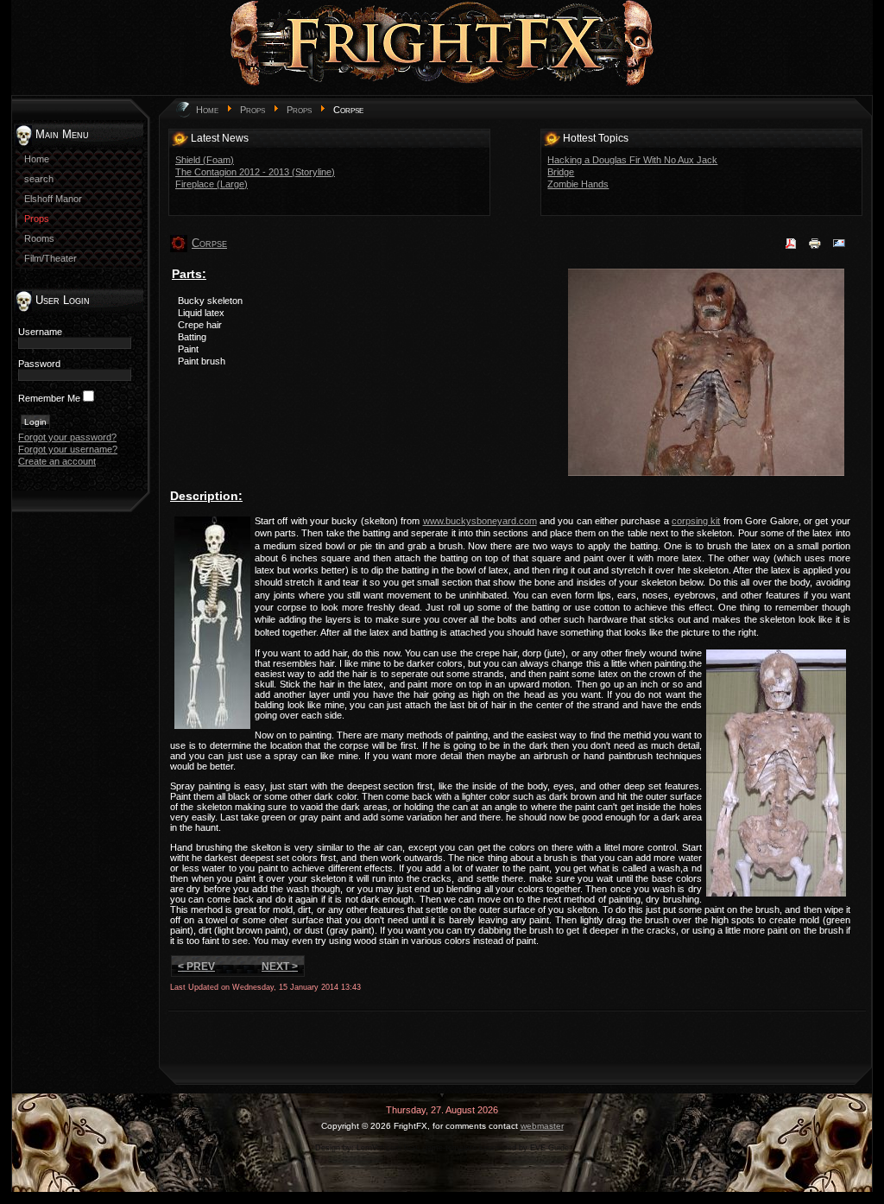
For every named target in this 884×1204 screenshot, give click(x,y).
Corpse (209, 243)
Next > (280, 966)
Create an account (57, 461)
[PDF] (791, 249)
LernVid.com (379, 1148)
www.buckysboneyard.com (480, 521)
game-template (450, 1148)
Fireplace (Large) (211, 184)
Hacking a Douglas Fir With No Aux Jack (632, 160)
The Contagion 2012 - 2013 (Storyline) (255, 172)
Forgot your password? (67, 437)
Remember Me (49, 398)
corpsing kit (696, 521)
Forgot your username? (67, 449)
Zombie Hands (578, 184)
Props (252, 110)
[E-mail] (839, 249)
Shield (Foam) (204, 160)
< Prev (196, 966)
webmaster (542, 1126)
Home (207, 110)
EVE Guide (549, 1148)
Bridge (560, 172)
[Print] (815, 249)
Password (39, 363)
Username (40, 331)
